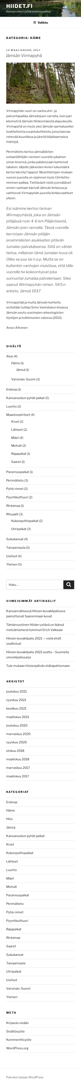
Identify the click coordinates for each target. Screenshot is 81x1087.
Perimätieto (15, 480)
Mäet (15, 438)
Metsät (16, 446)
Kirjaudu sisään (17, 1023)
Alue (9, 356)
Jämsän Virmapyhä (24, 55)
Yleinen (11, 564)
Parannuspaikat (17, 472)
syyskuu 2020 (16, 742)
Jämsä (20, 370)
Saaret (16, 462)
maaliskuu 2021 (17, 717)
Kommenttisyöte (18, 1040)
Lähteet (17, 430)
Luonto (11, 406)
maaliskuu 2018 (17, 759)
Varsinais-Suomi (23, 379)
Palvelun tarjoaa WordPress (24, 1077)
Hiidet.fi (19, 6)
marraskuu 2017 (18, 768)
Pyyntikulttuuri (17, 497)
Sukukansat (14, 539)
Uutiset (11, 556)
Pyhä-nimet (14, 489)
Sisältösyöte (15, 1031)
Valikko (43, 22)
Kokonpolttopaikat (24, 521)
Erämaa (11, 389)
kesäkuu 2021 (16, 708)
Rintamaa (13, 506)
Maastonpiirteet (18, 415)
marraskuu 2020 (18, 734)
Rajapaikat (18, 454)
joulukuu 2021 (16, 691)
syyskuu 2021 (16, 700)
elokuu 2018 (15, 751)
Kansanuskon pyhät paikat (25, 398)
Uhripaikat (18, 529)
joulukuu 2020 (16, 725)
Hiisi (9, 819)
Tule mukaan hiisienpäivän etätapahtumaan (38, 666)
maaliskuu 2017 (17, 776)
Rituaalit (12, 514)
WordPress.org (17, 1048)
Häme (15, 363)
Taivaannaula (15, 548)
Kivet (15, 421)
